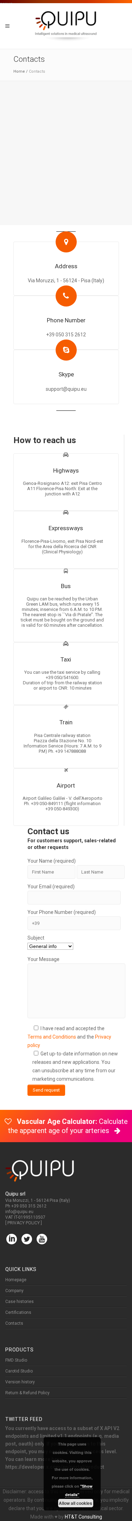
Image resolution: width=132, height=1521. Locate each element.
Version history (20, 1382)
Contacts (14, 1323)
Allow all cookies (75, 1503)
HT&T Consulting (83, 1517)
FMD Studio (16, 1360)
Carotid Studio (19, 1371)
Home (19, 71)
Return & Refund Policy (27, 1392)
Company (14, 1290)
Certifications (18, 1312)
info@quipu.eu (19, 1211)
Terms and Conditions (51, 1037)
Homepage (15, 1279)
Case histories (19, 1301)
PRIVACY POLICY (23, 1222)
